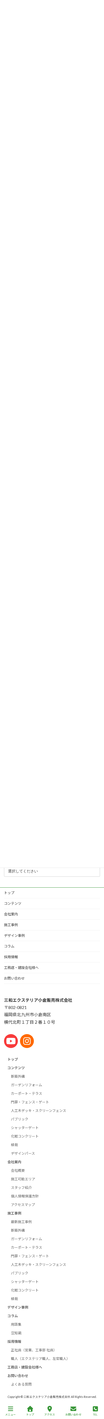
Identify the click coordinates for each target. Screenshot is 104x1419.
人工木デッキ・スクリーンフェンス (38, 1110)
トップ (9, 893)
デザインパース (23, 1153)
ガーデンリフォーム (26, 1085)
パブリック (19, 1119)
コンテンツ (12, 903)
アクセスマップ (23, 1205)
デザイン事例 (14, 935)
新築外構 (18, 1076)
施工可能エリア (23, 1179)
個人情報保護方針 (25, 1196)
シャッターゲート (25, 1128)
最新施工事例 (21, 1222)
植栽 (14, 1145)
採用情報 (11, 957)
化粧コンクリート (25, 1136)
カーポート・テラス (26, 1093)
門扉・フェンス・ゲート (30, 1102)
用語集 (16, 1324)
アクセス (49, 1414)
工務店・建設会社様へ (21, 967)
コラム (9, 946)
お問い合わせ (14, 978)
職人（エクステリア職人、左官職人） (40, 1358)
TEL (95, 1414)
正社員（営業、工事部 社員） (34, 1350)
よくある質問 (21, 1384)
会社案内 (11, 914)
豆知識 (16, 1333)
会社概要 (18, 1170)
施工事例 (11, 925)
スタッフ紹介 (21, 1187)
